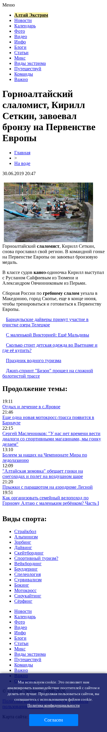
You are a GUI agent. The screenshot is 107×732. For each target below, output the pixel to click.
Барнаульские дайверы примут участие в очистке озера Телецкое (45, 322)
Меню (8, 4)
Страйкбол (25, 531)
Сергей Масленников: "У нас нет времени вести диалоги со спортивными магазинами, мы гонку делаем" (51, 439)
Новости (23, 20)
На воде (22, 163)
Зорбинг (22, 542)
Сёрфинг (23, 601)
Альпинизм (26, 536)
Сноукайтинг (27, 595)
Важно (21, 79)
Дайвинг (23, 547)
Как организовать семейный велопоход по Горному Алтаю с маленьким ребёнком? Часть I (50, 500)
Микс (20, 57)
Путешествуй (27, 68)
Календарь (25, 25)
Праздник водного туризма (33, 360)
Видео (20, 36)
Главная (22, 152)
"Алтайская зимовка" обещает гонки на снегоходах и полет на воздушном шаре (42, 473)
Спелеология (27, 574)
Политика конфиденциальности (53, 705)
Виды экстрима (30, 63)
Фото (19, 31)
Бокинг (21, 585)
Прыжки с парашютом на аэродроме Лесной (47, 487)
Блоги (20, 47)
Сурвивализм (28, 579)
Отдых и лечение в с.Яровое (31, 406)
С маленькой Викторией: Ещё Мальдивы (47, 334)
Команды (23, 74)
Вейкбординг (28, 563)
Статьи (21, 52)
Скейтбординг (29, 552)
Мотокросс (25, 590)
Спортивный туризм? (36, 558)
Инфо (20, 41)
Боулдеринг (26, 568)
